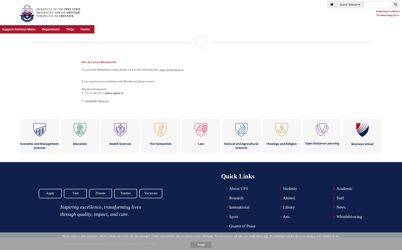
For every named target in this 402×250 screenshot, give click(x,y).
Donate (100, 193)
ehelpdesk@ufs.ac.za (96, 100)
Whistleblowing (349, 216)
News (340, 207)
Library (289, 207)
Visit (75, 193)
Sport (233, 216)
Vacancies (150, 193)
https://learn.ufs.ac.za (172, 69)
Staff (340, 198)
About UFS (238, 188)
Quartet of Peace (242, 226)
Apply (50, 193)
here (266, 236)
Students (290, 188)
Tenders (125, 193)
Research (236, 198)
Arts (286, 216)
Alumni (289, 198)
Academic (344, 188)
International (239, 207)
